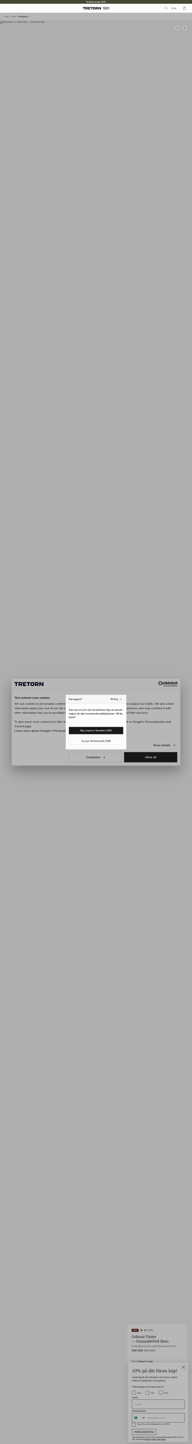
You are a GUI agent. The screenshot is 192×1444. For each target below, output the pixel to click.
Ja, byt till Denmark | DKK (96, 741)
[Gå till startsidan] (96, 8)
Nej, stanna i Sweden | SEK (96, 730)
